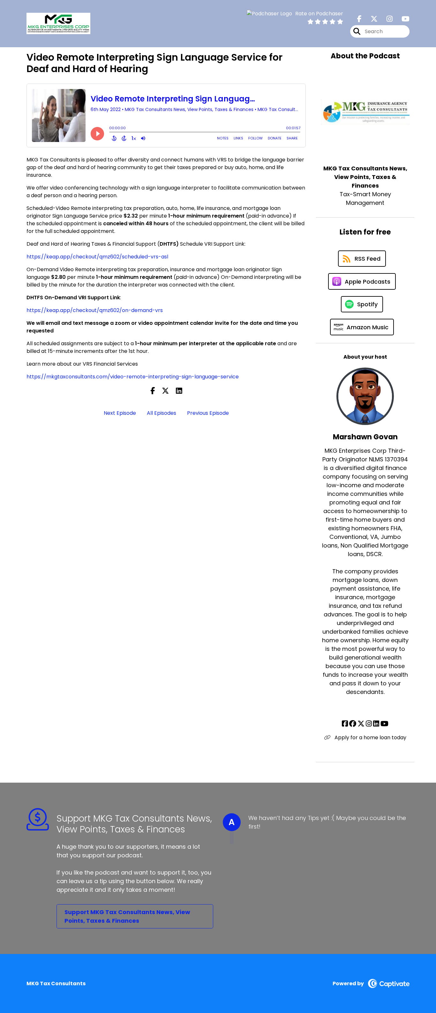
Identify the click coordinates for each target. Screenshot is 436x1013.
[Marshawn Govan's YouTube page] (384, 724)
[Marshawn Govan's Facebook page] (345, 724)
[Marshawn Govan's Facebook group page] (352, 724)
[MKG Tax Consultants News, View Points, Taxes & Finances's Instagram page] (386, 19)
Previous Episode (208, 413)
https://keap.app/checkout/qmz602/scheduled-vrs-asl (97, 256)
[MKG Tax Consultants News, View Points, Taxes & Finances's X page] (370, 19)
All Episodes (161, 413)
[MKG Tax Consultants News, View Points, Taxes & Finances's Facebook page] (359, 19)
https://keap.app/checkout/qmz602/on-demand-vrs (94, 310)
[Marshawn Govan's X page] (361, 724)
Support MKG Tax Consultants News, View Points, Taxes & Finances (127, 916)
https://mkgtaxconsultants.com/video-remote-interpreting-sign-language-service (132, 376)
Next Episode (120, 413)
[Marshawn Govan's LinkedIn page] (376, 724)
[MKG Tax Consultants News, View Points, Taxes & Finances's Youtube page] (402, 19)
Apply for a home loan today (369, 737)
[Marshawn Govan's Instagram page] (369, 724)
